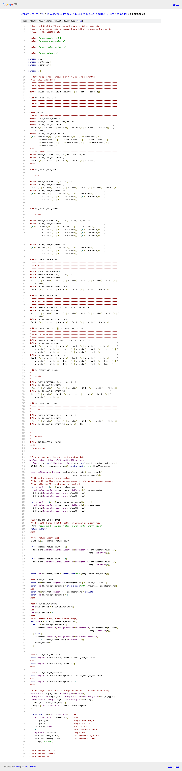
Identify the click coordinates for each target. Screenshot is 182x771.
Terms (33, 766)
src (112, 14)
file (79, 21)
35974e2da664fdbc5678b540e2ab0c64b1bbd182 (76, 14)
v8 (37, 14)
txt (170, 766)
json (177, 766)
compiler (121, 14)
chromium (27, 14)
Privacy (25, 766)
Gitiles (17, 766)
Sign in (176, 4)
